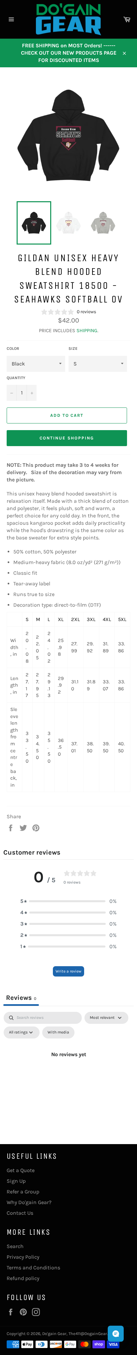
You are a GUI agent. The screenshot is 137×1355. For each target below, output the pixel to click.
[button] (68, 901)
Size (72, 348)
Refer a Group (23, 1191)
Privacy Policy (23, 1257)
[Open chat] (116, 1334)
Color (13, 348)
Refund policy (23, 1278)
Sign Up (16, 1181)
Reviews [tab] (21, 998)
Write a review (68, 971)
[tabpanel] (68, 1069)
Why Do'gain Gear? (29, 1202)
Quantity (16, 377)
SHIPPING (86, 331)
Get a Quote (21, 1170)
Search (15, 1246)
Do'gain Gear (54, 1333)
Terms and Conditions (33, 1267)
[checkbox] (58, 1032)
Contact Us (20, 1213)
